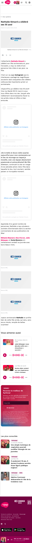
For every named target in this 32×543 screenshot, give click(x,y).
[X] (5, 524)
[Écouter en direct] (15, 2)
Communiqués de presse (7, 517)
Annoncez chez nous (6, 519)
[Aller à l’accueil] (7, 4)
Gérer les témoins (6, 516)
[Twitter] (6, 55)
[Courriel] (10, 55)
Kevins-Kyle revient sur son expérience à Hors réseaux (22, 370)
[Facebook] (3, 55)
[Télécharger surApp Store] (6, 530)
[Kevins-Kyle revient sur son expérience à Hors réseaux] (8, 368)
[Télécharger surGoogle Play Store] (20, 530)
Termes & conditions (6, 514)
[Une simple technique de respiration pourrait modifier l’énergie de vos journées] (5, 444)
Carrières (17, 517)
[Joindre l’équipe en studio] (21, 2)
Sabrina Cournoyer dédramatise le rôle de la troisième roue (20, 479)
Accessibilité (15, 516)
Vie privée (15, 514)
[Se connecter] (29, 2)
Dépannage (22, 514)
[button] (8, 539)
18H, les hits (18, 538)
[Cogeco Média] (19, 503)
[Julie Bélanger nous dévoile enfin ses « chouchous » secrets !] (8, 342)
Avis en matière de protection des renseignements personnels (14, 417)
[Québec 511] (29, 504)
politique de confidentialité (8, 422)
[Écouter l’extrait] (5, 355)
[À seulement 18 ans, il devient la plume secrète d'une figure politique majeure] (5, 460)
